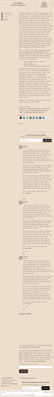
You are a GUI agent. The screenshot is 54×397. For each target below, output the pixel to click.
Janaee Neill (25, 146)
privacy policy (36, 384)
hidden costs (45, 108)
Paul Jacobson (18, 3)
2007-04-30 (25, 147)
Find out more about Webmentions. (35, 361)
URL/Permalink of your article (29, 364)
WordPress (14, 383)
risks (26, 110)
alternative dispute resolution (34, 112)
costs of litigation (33, 108)
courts (21, 110)
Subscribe (47, 140)
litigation (22, 108)
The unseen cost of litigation (7, 14)
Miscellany (5, 19)
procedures (32, 110)
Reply (24, 198)
